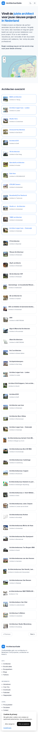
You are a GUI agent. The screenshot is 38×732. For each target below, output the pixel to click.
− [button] (4, 61)
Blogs (5, 672)
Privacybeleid (7, 705)
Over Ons (6, 687)
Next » (32, 634)
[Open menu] (34, 3)
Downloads (7, 690)
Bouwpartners (7, 669)
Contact (5, 710)
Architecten (7, 664)
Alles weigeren (10, 724)
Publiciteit (6, 692)
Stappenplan (7, 695)
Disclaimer (6, 707)
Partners (6, 675)
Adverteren (7, 684)
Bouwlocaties (7, 666)
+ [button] (4, 58)
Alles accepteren (23, 724)
